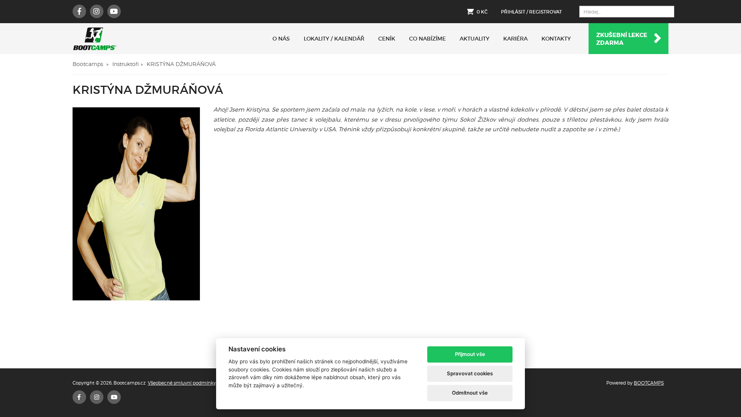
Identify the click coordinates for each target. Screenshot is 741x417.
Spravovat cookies (470, 373)
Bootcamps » (90, 64)
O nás (281, 38)
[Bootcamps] (95, 39)
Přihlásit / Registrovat (531, 12)
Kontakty (556, 38)
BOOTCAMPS (649, 383)
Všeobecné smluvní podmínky (182, 383)
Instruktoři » (127, 64)
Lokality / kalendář (334, 38)
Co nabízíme (427, 38)
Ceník (386, 38)
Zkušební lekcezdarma (621, 39)
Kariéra (515, 38)
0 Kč (482, 12)
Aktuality (474, 38)
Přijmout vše (470, 354)
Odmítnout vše (470, 393)
